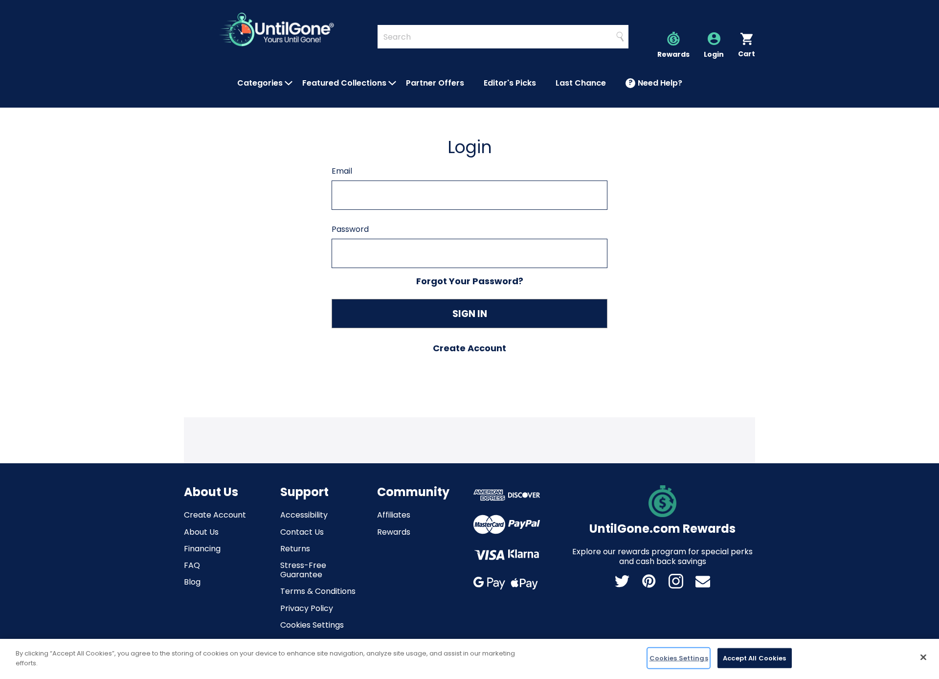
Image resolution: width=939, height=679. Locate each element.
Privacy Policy (306, 608)
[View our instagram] (676, 581)
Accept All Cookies (754, 658)
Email (342, 171)
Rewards (393, 532)
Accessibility (304, 515)
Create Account (215, 515)
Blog (192, 582)
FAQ (192, 565)
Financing (202, 548)
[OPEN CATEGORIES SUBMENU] (288, 83)
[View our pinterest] (649, 581)
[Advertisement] (469, 439)
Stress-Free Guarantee (303, 570)
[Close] (923, 657)
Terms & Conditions (318, 591)
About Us (201, 532)
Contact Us (302, 532)
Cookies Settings (312, 625)
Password (350, 229)
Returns (295, 548)
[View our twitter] (622, 581)
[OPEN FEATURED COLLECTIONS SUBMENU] (392, 83)
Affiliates (393, 515)
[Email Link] (702, 581)
